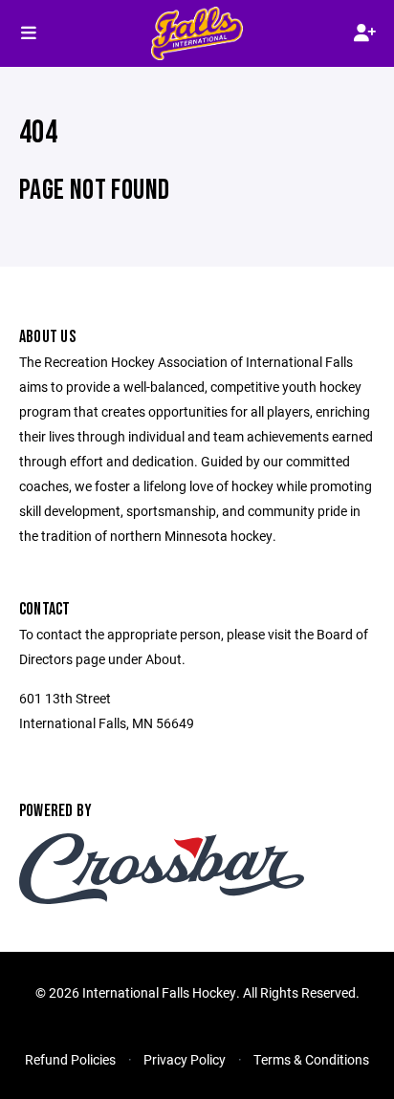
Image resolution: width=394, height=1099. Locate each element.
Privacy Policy (184, 1059)
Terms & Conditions (311, 1059)
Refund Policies (70, 1059)
